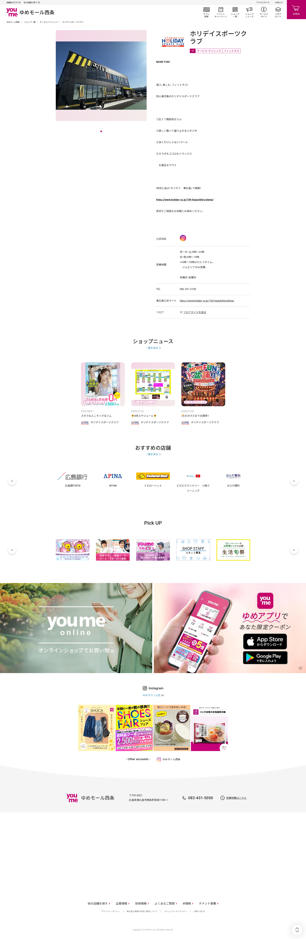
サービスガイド (264, 12)
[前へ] (12, 481)
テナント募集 (207, 903)
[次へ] (294, 481)
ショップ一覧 (235, 12)
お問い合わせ (199, 911)
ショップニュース (249, 12)
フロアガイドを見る (194, 312)
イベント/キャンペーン (221, 12)
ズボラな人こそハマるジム (96, 415)
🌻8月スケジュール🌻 (144, 415)
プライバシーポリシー (110, 911)
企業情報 (121, 903)
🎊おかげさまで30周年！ (195, 415)
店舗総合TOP (12, 2)
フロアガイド (278, 12)
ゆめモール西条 (13, 22)
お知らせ (279, 2)
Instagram (183, 238)
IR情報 (187, 903)
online (296, 9)
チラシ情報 (206, 12)
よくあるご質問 (165, 903)
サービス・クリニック (49, 22)
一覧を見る (152, 347)
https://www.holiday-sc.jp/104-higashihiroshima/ (207, 300)
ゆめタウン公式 (151, 695)
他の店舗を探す (30, 2)
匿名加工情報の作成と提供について (142, 911)
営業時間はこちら (236, 798)
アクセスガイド (263, 2)
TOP (297, 930)
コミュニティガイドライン (175, 911)
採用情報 (141, 903)
